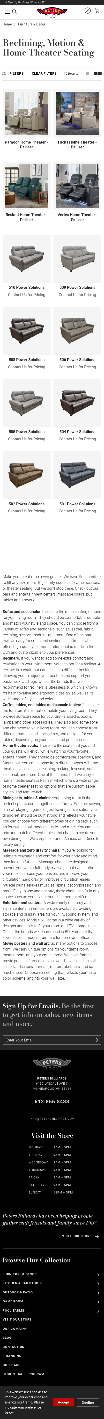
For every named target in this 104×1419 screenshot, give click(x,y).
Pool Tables (14, 1310)
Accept (63, 1402)
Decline (88, 1402)
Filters (16, 73)
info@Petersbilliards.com (52, 1119)
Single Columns (87, 73)
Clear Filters (44, 73)
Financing (12, 1356)
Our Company (15, 1328)
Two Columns (98, 73)
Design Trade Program (23, 1374)
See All (98, 1275)
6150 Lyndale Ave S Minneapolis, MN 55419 (52, 1083)
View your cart (96, 10)
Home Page (52, 12)
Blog (7, 1337)
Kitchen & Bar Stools (23, 1283)
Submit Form (96, 1040)
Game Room (13, 1301)
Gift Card (12, 1365)
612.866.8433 (52, 1102)
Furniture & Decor (20, 1274)
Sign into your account (87, 10)
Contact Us (13, 1347)
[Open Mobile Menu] (11, 12)
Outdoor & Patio (18, 1292)
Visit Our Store (77, 1236)
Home (7, 24)
